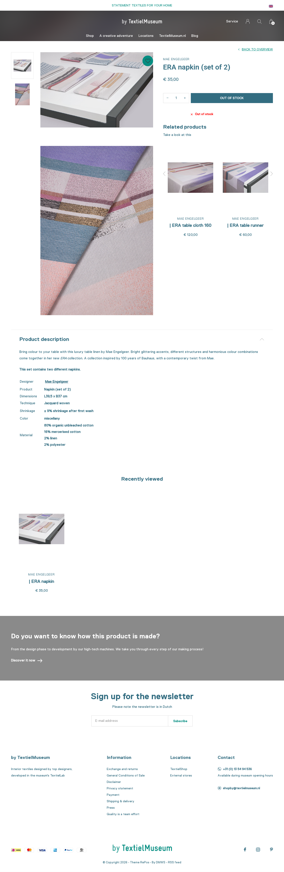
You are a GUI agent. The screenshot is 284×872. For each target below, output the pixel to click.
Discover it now (23, 660)
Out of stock (232, 98)
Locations (146, 36)
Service (232, 21)
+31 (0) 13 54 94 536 (237, 769)
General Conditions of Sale (126, 775)
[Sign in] (248, 21)
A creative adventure (116, 36)
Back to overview (257, 49)
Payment (113, 794)
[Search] (259, 21)
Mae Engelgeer (56, 381)
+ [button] (184, 98)
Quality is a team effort (123, 814)
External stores (181, 775)
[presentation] (164, 174)
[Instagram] (258, 849)
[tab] (142, 339)
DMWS (160, 862)
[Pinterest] (271, 849)
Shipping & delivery (120, 801)
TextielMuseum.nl (172, 36)
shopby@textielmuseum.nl (241, 788)
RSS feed (174, 862)
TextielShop (178, 769)
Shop (90, 36)
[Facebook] (245, 849)
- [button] (167, 98)
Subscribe (180, 721)
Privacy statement (120, 788)
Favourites (147, 61)
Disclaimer (114, 782)
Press (111, 807)
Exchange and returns (122, 769)
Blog (194, 36)
